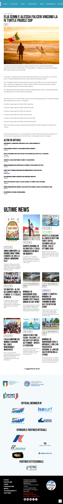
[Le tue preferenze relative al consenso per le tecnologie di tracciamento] (60, 501)
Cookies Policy (34, 496)
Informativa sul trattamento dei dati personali (29, 494)
